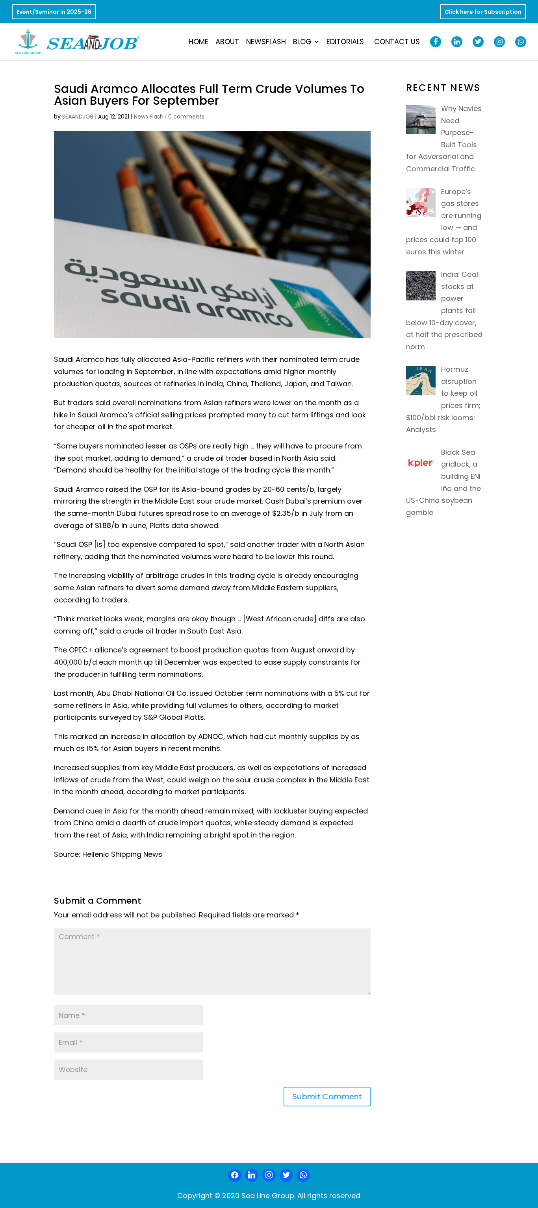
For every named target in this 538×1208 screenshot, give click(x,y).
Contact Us (397, 42)
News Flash (148, 116)
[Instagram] (269, 1175)
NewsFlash (266, 42)
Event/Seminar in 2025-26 (54, 12)
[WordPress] (286, 1175)
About (227, 42)
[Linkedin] (252, 1175)
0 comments (186, 116)
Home (198, 42)
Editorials (345, 42)
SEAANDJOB (77, 116)
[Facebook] (234, 1175)
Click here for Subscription (483, 12)
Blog (302, 42)
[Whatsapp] (303, 1175)
